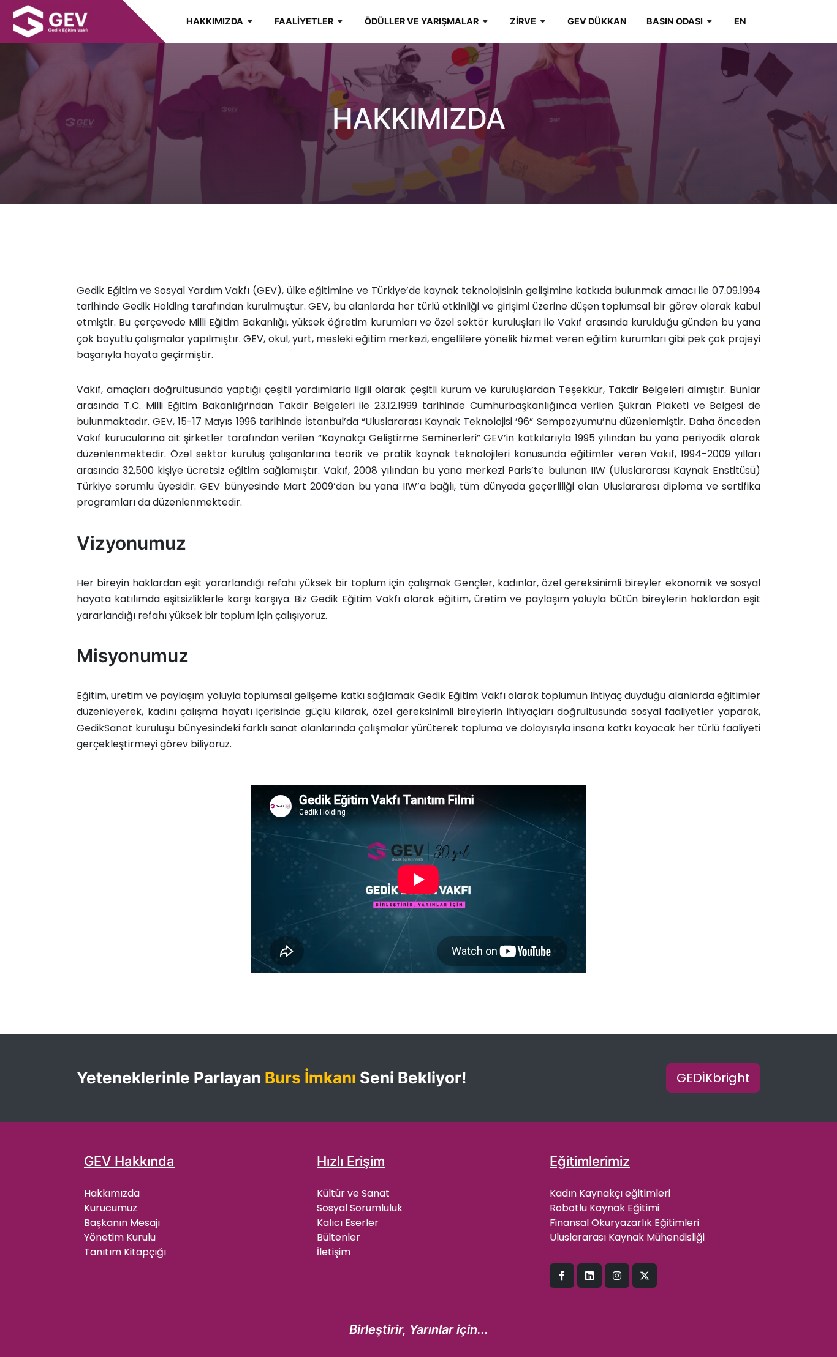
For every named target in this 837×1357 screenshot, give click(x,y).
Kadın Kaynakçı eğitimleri (610, 1193)
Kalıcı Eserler (348, 1223)
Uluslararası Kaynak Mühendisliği (627, 1237)
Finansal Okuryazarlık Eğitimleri (624, 1223)
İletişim (333, 1252)
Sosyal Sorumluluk (360, 1208)
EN (740, 21)
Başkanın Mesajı (122, 1223)
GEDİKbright (713, 1077)
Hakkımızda (112, 1193)
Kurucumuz (110, 1208)
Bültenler (338, 1237)
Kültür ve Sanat (353, 1193)
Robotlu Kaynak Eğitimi (604, 1208)
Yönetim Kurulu (120, 1237)
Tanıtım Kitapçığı (125, 1252)
